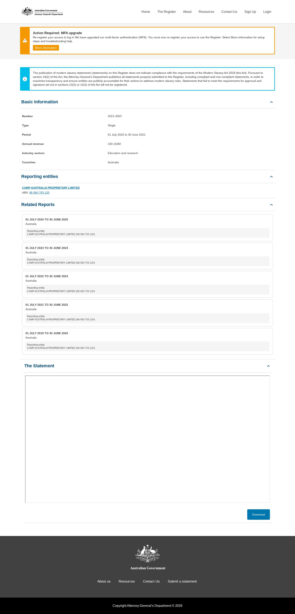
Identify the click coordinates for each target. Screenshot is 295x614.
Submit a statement (182, 581)
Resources (206, 11)
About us (104, 581)
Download (258, 514)
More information (46, 47)
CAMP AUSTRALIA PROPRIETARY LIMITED (51, 187)
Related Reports (38, 204)
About (187, 11)
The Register (166, 11)
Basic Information (39, 101)
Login (267, 11)
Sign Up (250, 11)
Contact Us (229, 11)
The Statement (39, 365)
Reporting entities (39, 176)
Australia (60, 227)
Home (145, 11)
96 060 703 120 (39, 192)
